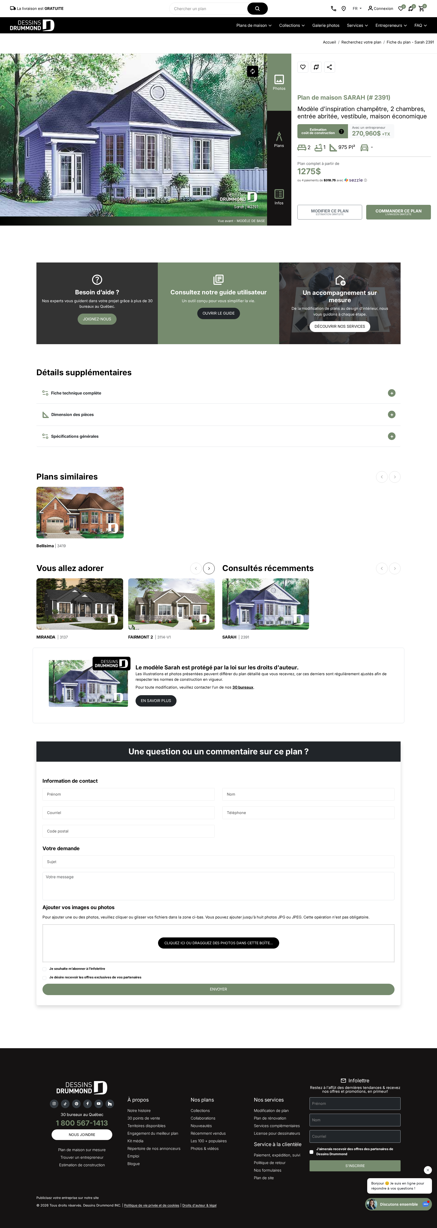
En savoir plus (156, 700)
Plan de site (264, 1177)
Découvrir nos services (340, 326)
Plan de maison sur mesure (82, 1149)
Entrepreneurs (389, 25)
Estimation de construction (82, 1165)
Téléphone (236, 812)
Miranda (52, 637)
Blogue (133, 1163)
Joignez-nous (97, 319)
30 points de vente (143, 1118)
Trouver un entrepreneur (81, 1157)
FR (356, 8)
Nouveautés (201, 1125)
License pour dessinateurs (277, 1133)
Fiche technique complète (75, 393)
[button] (259, 143)
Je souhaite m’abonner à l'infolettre (77, 969)
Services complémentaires (277, 1125)
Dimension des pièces (72, 414)
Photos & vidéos (205, 1148)
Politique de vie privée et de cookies (151, 1205)
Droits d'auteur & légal (199, 1205)
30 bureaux (242, 687)
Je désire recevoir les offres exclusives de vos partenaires (95, 977)
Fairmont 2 (149, 637)
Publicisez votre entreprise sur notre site (67, 1198)
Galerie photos (325, 25)
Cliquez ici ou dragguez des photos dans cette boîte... (218, 943)
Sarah (235, 637)
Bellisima (51, 545)
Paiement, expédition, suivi (277, 1155)
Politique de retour (270, 1162)
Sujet (51, 861)
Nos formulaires (267, 1170)
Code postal (58, 831)
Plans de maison (251, 25)
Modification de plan (271, 1110)
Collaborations (203, 1118)
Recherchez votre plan (361, 42)
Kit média (135, 1140)
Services (355, 25)
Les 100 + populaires (209, 1140)
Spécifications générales (74, 436)
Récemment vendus (208, 1133)
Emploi (133, 1156)
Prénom (54, 794)
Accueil (329, 42)
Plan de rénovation (270, 1118)
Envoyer (218, 989)
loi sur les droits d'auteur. (264, 667)
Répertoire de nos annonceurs (154, 1148)
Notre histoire (139, 1110)
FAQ (418, 25)
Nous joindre (82, 1134)
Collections (289, 25)
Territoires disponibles (146, 1125)
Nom (231, 794)
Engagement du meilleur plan (152, 1133)
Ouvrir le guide (219, 313)
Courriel (54, 812)
